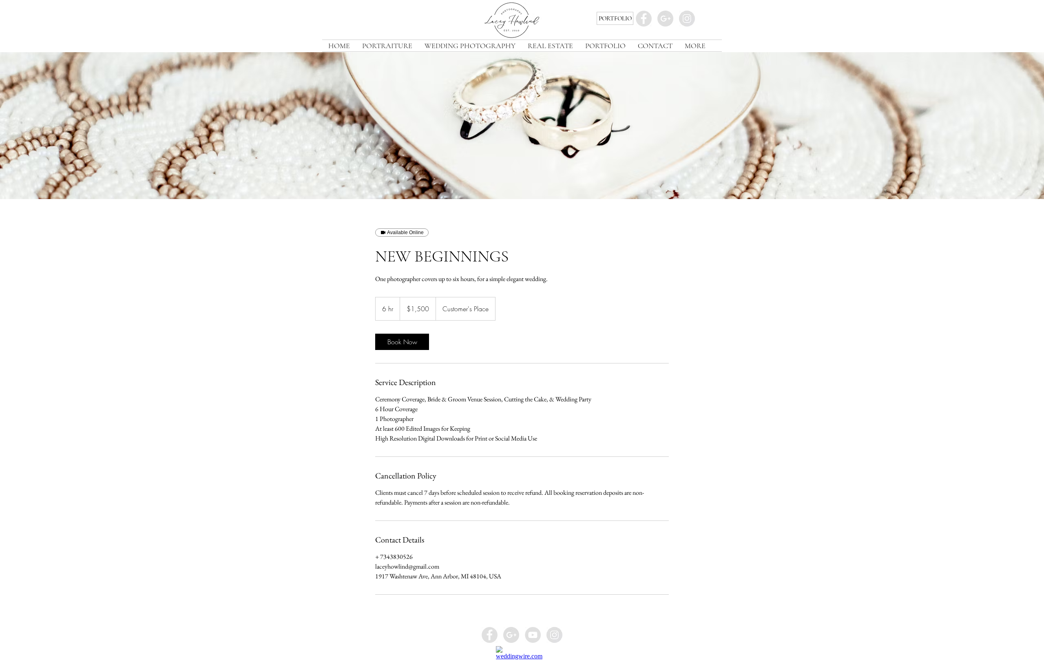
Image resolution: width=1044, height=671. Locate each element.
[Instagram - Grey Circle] (687, 19)
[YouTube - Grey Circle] (533, 635)
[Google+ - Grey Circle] (665, 19)
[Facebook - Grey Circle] (644, 19)
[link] (402, 342)
